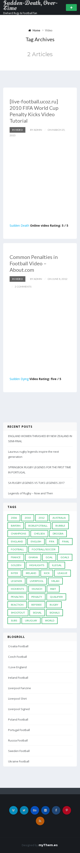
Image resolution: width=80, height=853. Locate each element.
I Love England (17, 667)
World (49, 620)
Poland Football (18, 719)
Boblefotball (38, 525)
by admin (36, 129)
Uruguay (31, 620)
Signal (37, 612)
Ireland (31, 573)
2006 (14, 517)
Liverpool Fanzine (19, 688)
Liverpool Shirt (17, 698)
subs (14, 620)
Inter (14, 573)
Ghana (33, 557)
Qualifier (56, 596)
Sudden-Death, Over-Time (30, 5)
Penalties (17, 596)
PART (53, 588)
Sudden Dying (19, 379)
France (16, 557)
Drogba (58, 533)
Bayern (15, 525)
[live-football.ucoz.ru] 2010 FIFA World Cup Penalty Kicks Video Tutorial (34, 111)
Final (65, 541)
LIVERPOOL (37, 581)
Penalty (36, 596)
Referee (36, 604)
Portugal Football (19, 730)
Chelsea (39, 533)
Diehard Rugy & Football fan (20, 13)
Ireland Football (18, 678)
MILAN (55, 581)
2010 (28, 517)
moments (17, 588)
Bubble (60, 525)
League (62, 573)
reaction (17, 604)
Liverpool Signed (19, 709)
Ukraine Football (18, 761)
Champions (18, 533)
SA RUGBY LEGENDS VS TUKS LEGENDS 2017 (36, 483)
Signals (54, 612)
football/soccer (43, 549)
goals (65, 557)
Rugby (54, 604)
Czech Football (17, 657)
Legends (16, 581)
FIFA (51, 541)
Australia (59, 517)
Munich (37, 588)
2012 (42, 517)
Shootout (18, 612)
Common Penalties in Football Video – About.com (34, 263)
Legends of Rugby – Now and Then (30, 493)
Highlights (36, 565)
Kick (47, 573)
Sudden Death (19, 225)
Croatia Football (18, 646)
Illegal (57, 565)
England (17, 541)
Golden (16, 565)
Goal (49, 557)
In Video (17, 129)
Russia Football (18, 740)
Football (17, 549)
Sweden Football (19, 751)
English (36, 541)
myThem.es (48, 845)
